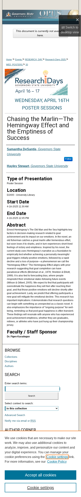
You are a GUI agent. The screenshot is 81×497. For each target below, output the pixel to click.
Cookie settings (57, 457)
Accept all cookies (40, 475)
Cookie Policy (57, 461)
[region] (40, 464)
